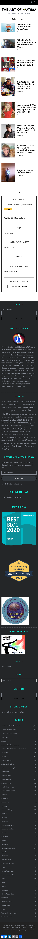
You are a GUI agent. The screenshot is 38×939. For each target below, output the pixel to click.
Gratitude (4, 836)
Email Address (9, 247)
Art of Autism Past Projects (10, 745)
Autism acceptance (14, 414)
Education (4, 817)
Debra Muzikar (15, 428)
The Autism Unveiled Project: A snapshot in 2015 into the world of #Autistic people (26, 62)
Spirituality (4, 898)
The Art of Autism (19, 286)
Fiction (3, 833)
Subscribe (19, 478)
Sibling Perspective (7, 894)
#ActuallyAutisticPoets (8, 729)
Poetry (3, 878)
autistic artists (24, 423)
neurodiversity (8, 437)
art (31, 404)
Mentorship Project (7, 863)
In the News (5, 844)
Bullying (4, 794)
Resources (4, 890)
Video (3, 909)
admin (21, 32)
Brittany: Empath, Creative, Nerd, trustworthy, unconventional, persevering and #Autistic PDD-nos (26, 148)
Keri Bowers (15, 431)
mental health (14, 434)
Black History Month (8, 787)
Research (4, 886)
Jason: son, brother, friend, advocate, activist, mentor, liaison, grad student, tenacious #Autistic (25, 85)
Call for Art (5, 798)
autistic (26, 419)
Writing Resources (7, 917)
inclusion (28, 428)
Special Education (25, 443)
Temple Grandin (6, 901)
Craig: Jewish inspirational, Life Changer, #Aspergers (25, 171)
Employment (5, 821)
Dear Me (4, 813)
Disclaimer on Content (16, 712)
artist (4, 407)
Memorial (4, 856)
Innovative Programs (8, 848)
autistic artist (9, 422)
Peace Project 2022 (7, 875)
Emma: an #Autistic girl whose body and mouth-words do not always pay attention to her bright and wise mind (26, 108)
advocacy (26, 404)
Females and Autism (7, 829)
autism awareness (7, 417)
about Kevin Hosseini (14, 401)
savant (6, 443)
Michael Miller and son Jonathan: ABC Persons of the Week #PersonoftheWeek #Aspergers (26, 43)
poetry (8, 440)
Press (3, 882)
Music (3, 867)
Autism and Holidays (8, 764)
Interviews (4, 852)
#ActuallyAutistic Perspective (10, 726)
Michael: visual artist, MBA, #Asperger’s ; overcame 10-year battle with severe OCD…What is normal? (26, 129)
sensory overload (14, 443)
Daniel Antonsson (27, 425)
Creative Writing (6, 810)
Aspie (9, 411)
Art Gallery (4, 741)
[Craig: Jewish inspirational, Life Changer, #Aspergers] (8, 172)
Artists (3, 756)
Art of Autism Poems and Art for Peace (13, 749)
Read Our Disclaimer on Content (15, 218)
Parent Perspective (7, 871)
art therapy (22, 407)
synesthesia (8, 446)
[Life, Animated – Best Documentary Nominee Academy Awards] (8, 27)
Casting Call (5, 802)
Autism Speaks (28, 417)
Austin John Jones (18, 411)
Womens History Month (9, 913)
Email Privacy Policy (11, 271)
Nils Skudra (21, 437)
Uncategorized (6, 905)
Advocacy (4, 737)
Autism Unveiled (10, 420)
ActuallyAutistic (13, 404)
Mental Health (6, 859)
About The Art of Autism (9, 733)
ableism (4, 401)
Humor (3, 840)
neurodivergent (24, 434)
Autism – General (6, 760)
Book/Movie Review (8, 791)
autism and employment (29, 414)
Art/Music (4, 752)
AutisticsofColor (6, 783)
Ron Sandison (21, 440)
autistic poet (16, 425)
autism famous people (8, 768)
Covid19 (4, 806)
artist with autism (13, 407)
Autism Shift (19, 417)
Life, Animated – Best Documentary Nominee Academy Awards (24, 26)
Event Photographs (7, 825)
